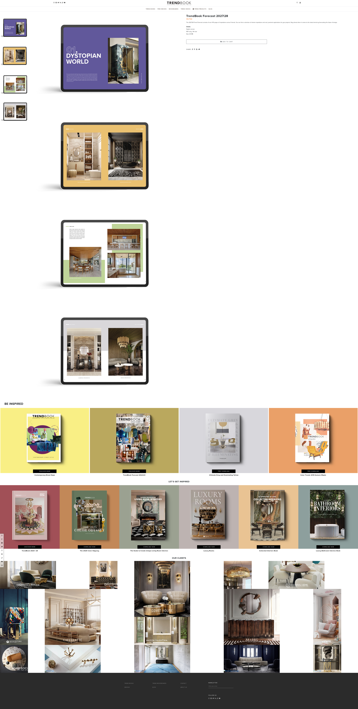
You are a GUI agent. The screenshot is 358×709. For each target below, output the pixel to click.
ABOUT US (183, 687)
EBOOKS (127, 687)
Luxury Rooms (209, 551)
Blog (210, 9)
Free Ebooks (161, 9)
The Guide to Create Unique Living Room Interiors (149, 551)
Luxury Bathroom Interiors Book (328, 551)
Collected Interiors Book (268, 551)
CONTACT (183, 683)
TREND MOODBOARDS (159, 683)
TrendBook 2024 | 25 (30, 551)
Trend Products (200, 9)
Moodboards (173, 9)
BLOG (154, 687)
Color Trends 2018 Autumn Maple (313, 475)
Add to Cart (227, 42)
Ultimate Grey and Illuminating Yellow (223, 475)
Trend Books (150, 9)
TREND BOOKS (129, 683)
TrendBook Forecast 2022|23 (134, 475)
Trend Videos (185, 9)
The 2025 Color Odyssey (89, 551)
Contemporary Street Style (44, 475)
